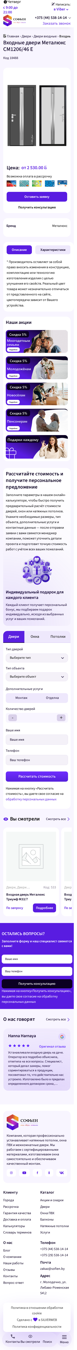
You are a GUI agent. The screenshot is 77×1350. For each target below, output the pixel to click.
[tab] (19, 249)
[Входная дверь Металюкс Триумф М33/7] (31, 856)
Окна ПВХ (47, 1213)
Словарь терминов (17, 1232)
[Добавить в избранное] (65, 75)
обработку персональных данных (31, 799)
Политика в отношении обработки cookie (37, 1310)
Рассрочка (11, 1206)
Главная (13, 36)
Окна (35, 636)
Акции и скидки (52, 1200)
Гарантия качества (17, 1213)
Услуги (45, 1232)
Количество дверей (20, 709)
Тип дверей (14, 649)
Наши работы (13, 1263)
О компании (12, 1256)
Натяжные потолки (54, 1226)
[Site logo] (14, 20)
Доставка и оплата (17, 1219)
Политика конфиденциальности (36, 1326)
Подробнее (44, 908)
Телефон (12, 750)
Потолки (57, 636)
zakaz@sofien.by (52, 1268)
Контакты (10, 1276)
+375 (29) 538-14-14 (54, 1255)
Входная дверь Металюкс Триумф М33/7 (25, 897)
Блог (6, 1250)
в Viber (59, 9)
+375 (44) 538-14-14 (51, 18)
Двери (26, 36)
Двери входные (45, 36)
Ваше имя (13, 730)
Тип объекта (15, 668)
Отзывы (9, 1269)
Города (8, 1200)
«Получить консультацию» (51, 991)
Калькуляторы (14, 1226)
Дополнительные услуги (24, 689)
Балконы (47, 1219)
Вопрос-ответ (13, 1282)
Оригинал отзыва (52, 1046)
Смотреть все (56, 819)
